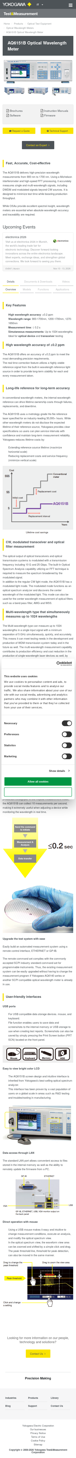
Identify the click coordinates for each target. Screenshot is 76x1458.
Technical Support (58, 130)
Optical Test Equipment (39, 23)
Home (7, 23)
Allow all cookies (38, 781)
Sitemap (38, 1444)
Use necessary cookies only (38, 791)
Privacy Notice (38, 1433)
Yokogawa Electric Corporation (38, 1425)
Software (15, 115)
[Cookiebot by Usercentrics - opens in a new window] (56, 663)
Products (18, 23)
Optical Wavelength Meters (20, 28)
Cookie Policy (38, 1440)
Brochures (16, 111)
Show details (57, 770)
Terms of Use (38, 1436)
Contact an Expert (37, 145)
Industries (10, 1398)
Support (32, 1406)
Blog (8, 1406)
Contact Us (37, 1353)
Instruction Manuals (56, 111)
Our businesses (38, 1429)
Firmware (49, 115)
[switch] (67, 734)
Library (55, 1398)
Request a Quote (21, 130)
